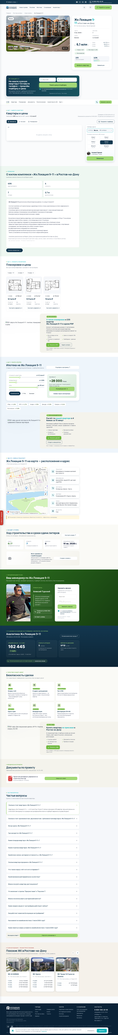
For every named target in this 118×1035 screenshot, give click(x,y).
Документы (31, 102)
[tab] (12, 121)
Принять (102, 1030)
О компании (47, 7)
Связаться (100, 65)
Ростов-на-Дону (17, 13)
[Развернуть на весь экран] (67, 18)
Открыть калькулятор (54, 442)
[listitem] (17, 974)
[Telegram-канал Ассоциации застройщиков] (8, 1026)
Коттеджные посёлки (65, 1011)
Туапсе (49, 1014)
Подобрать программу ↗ (62, 367)
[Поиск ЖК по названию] (84, 7)
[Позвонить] (97, 102)
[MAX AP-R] (85, 2)
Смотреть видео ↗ (70, 535)
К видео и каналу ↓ (65, 558)
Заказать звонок (105, 102)
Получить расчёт (55, 438)
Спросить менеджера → (49, 935)
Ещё (60, 102)
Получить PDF (54, 345)
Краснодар (38, 1009)
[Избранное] (90, 7)
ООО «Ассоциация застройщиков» (82, 1010)
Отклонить (90, 1030)
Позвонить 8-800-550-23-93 (44, 611)
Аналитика (57, 7)
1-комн (11, 273)
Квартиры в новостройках (66, 1009)
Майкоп (37, 1016)
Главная (8, 13)
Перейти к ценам (104, 7)
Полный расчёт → (62, 389)
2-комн (21, 273)
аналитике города (40, 661)
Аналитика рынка (64, 1016)
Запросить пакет (61, 778)
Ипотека (39, 7)
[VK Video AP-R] (80, 2)
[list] (42, 974)
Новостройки (23, 7)
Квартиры (14, 102)
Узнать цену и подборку (58, 85)
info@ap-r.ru (98, 1014)
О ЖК (7, 102)
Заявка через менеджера (61, 394)
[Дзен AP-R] (83, 2)
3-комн (31, 273)
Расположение (41, 102)
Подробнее (44, 1031)
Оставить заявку (40, 617)
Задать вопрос (66, 345)
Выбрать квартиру (83, 65)
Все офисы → (98, 1020)
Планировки (22, 102)
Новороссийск (51, 1009)
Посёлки (32, 7)
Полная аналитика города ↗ (70, 636)
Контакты (79, 1018)
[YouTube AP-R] (77, 2)
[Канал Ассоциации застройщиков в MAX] (12, 1026)
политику (44, 90)
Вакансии (79, 1015)
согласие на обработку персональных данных (55, 89)
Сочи (36, 1011)
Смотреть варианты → (15, 308)
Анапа (48, 1011)
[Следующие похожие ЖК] (77, 953)
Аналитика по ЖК (53, 102)
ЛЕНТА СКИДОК (1, 516)
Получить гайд (54, 747)
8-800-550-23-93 (101, 1010)
